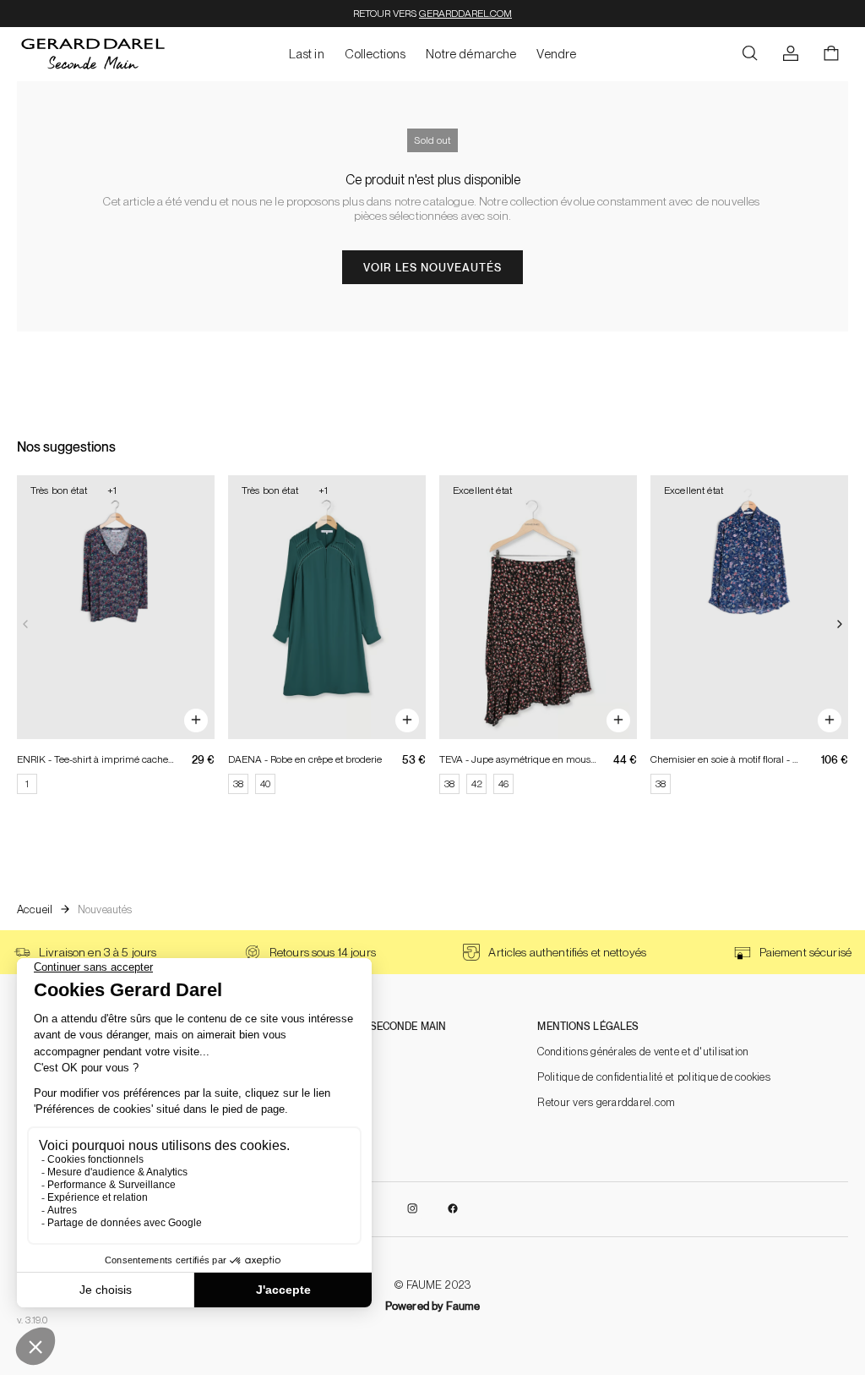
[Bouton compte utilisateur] (791, 54)
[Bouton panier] (831, 54)
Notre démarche (471, 54)
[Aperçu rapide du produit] (196, 720)
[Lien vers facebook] (452, 1209)
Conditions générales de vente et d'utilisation (642, 1051)
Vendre (556, 54)
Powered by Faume (432, 1306)
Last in (306, 54)
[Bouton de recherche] (750, 54)
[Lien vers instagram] (412, 1209)
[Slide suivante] (839, 625)
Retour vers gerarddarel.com (606, 1102)
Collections (375, 54)
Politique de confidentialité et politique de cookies (653, 1077)
